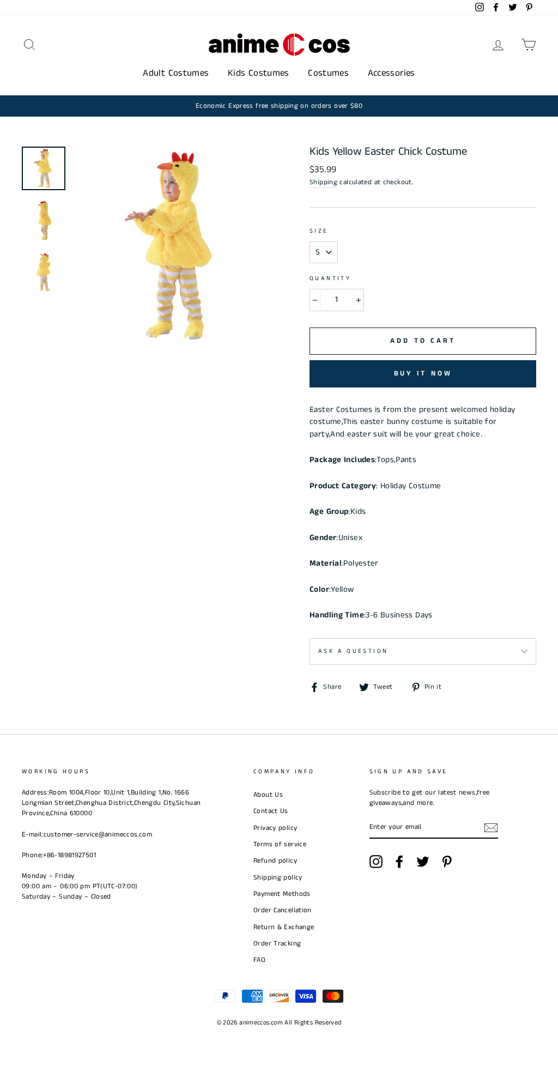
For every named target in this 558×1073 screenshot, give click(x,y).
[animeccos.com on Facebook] (399, 861)
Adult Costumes (176, 73)
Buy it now (423, 373)
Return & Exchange (283, 927)
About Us (268, 794)
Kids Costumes (258, 73)
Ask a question (353, 651)
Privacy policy (275, 828)
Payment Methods (282, 894)
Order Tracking (277, 943)
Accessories (391, 73)
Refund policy (275, 860)
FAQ (259, 960)
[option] (279, 106)
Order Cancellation (282, 910)
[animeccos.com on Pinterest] (446, 861)
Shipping (323, 182)
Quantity (330, 278)
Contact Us (270, 811)
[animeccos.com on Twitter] (422, 861)
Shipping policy (277, 877)
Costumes (328, 73)
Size (319, 231)
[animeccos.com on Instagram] (376, 861)
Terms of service (279, 844)
